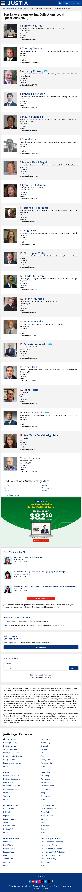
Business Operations (11, 779)
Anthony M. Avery (32, 71)
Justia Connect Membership (52, 842)
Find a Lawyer (11, 658)
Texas (44, 490)
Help (43, 886)
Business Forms (9, 848)
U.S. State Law (47, 805)
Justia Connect (14, 886)
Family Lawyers (9, 759)
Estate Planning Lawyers (13, 756)
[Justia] (18, 3)
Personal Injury (47, 763)
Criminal (44, 746)
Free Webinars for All (14, 552)
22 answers (23, 35)
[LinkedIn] (30, 881)
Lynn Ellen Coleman (34, 185)
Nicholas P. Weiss (33, 412)
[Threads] (42, 881)
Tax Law (6, 796)
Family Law (45, 759)
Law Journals (46, 789)
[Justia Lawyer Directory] (52, 881)
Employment (8, 782)
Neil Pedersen (31, 458)
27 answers (23, 58)
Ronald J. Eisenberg (33, 94)
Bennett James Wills (35, 344)
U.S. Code (7, 812)
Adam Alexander (33, 321)
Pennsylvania (47, 488)
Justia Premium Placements (52, 848)
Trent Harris (30, 389)
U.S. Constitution (10, 809)
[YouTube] (33, 881)
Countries (7, 862)
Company (36, 886)
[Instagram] (39, 881)
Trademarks (8, 859)
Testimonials (46, 862)
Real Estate (7, 792)
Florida (6, 488)
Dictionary (45, 775)
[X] (49, 881)
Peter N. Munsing (33, 298)
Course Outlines (47, 786)
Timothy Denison (32, 48)
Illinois (6, 490)
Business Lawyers (10, 746)
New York (46, 485)
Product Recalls (9, 852)
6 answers (23, 217)
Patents (6, 855)
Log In (67, 3)
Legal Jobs (7, 842)
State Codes (46, 812)
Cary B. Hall (30, 367)
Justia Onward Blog (48, 859)
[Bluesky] (45, 881)
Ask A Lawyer (11, 8)
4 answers (23, 331)
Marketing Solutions (50, 838)
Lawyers (7, 625)
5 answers (23, 240)
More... (6, 766)
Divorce (44, 749)
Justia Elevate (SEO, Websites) (53, 852)
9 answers (23, 172)
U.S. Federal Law (11, 805)
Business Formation (11, 775)
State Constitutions (48, 809)
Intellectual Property (11, 786)
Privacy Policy (66, 886)
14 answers (23, 103)
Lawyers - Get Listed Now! (41, 675)
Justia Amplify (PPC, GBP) (51, 855)
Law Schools (46, 772)
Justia (3, 8)
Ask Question (41, 647)
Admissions (45, 779)
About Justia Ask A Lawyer (17, 617)
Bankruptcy (45, 742)
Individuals (46, 739)
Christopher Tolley (34, 253)
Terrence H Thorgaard (35, 207)
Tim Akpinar (29, 139)
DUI (42, 753)
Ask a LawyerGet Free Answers (13, 637)
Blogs (43, 792)
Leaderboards (23, 8)
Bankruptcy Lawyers (11, 742)
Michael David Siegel (34, 162)
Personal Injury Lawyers (13, 763)
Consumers (8, 622)
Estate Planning (47, 756)
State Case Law (47, 815)
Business (7, 772)
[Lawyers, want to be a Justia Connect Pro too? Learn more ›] (46, 71)
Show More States (11, 495)
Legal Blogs (8, 845)
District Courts (9, 826)
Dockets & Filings (10, 829)
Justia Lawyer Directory (50, 845)
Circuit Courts (8, 822)
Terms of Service (53, 886)
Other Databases (11, 838)
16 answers (23, 80)
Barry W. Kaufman (33, 25)
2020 (31, 8)
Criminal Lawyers (10, 749)
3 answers (23, 467)
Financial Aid (46, 782)
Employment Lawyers (11, 753)
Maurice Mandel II (33, 116)
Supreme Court (9, 819)
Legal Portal (26, 886)
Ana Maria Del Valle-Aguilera (40, 435)
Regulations (8, 815)
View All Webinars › (41, 598)
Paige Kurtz (30, 230)
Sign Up (76, 3)
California (7, 485)
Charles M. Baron (33, 276)
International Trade (11, 789)
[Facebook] (36, 881)
